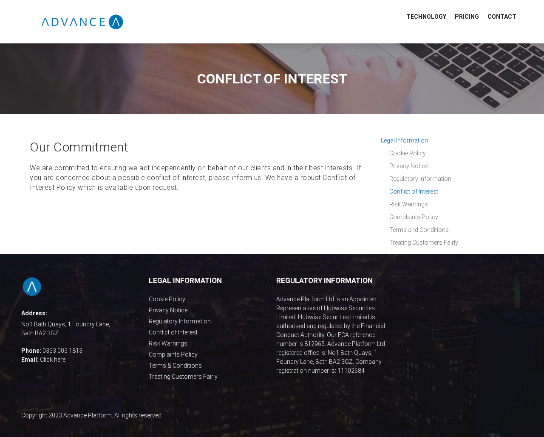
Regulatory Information (180, 321)
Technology (426, 16)
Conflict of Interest (173, 332)
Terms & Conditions (175, 365)
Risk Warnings (168, 343)
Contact (501, 16)
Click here (52, 359)
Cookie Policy (167, 299)
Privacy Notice (168, 310)
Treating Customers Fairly (183, 376)
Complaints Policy (173, 354)
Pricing (467, 16)
